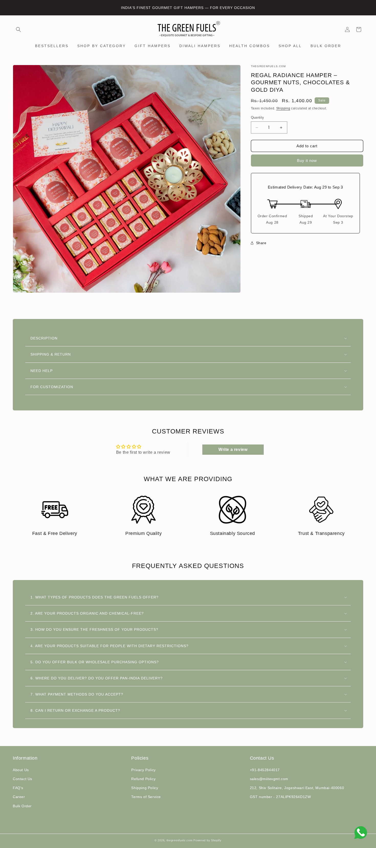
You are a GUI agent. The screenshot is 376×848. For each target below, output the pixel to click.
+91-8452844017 (265, 770)
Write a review (232, 449)
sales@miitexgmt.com (269, 779)
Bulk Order (22, 806)
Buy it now (307, 160)
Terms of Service (146, 797)
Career (19, 797)
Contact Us (22, 779)
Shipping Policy (144, 788)
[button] (18, 29)
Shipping (283, 108)
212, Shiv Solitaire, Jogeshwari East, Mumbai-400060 (297, 788)
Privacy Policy (143, 770)
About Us (21, 770)
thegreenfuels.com (180, 840)
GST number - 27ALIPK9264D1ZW (280, 797)
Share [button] (261, 243)
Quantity (257, 117)
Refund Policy (143, 779)
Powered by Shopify (207, 840)
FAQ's (18, 788)
